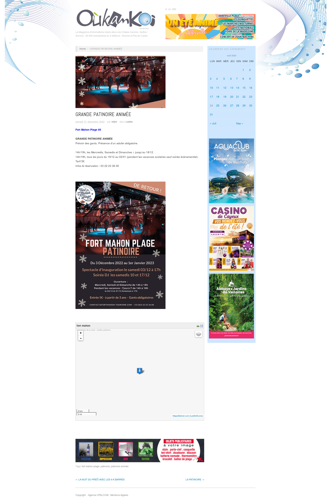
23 (250, 96)
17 (211, 96)
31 (211, 114)
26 (224, 105)
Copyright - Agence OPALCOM (91, 495)
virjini (114, 121)
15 (244, 87)
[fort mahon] (140, 371)
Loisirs (129, 121)
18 (217, 96)
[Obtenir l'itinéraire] (198, 325)
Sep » (239, 123)
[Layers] (198, 333)
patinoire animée (120, 466)
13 (231, 87)
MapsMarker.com (181, 415)
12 (224, 87)
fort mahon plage (90, 466)
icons (199, 415)
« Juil (213, 123)
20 (231, 96)
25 (217, 105)
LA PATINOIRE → (195, 479)
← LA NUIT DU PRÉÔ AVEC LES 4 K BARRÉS (100, 479)
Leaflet (193, 415)
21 (237, 96)
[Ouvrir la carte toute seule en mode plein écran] (202, 325)
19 (224, 96)
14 (237, 87)
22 (244, 96)
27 (231, 105)
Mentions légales (119, 495)
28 (237, 105)
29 (244, 105)
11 (217, 87)
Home (82, 48)
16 (250, 87)
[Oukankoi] (115, 18)
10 (211, 87)
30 (250, 105)
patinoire (105, 466)
